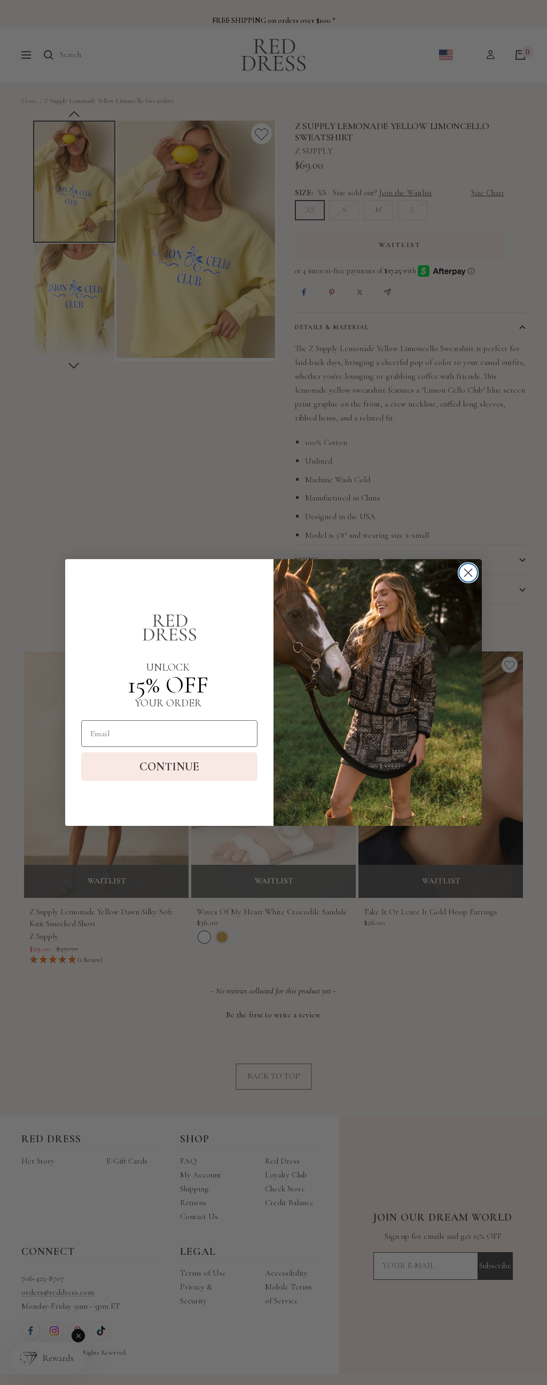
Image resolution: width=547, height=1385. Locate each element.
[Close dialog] (468, 572)
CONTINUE (169, 767)
